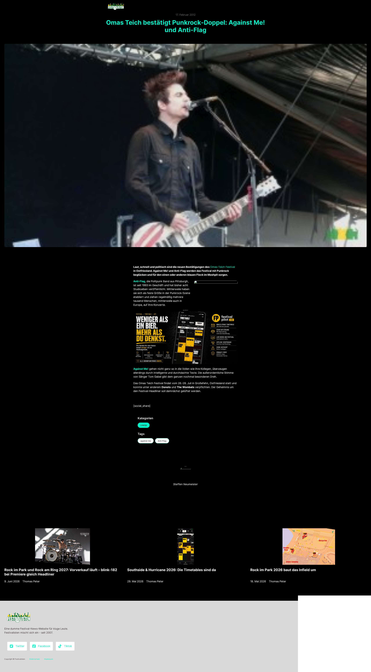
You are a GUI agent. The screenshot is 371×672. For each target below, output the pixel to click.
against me (145, 441)
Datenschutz (34, 659)
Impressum (48, 659)
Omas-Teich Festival (222, 266)
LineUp (143, 425)
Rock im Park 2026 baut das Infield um (283, 570)
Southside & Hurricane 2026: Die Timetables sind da (171, 570)
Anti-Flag (162, 441)
